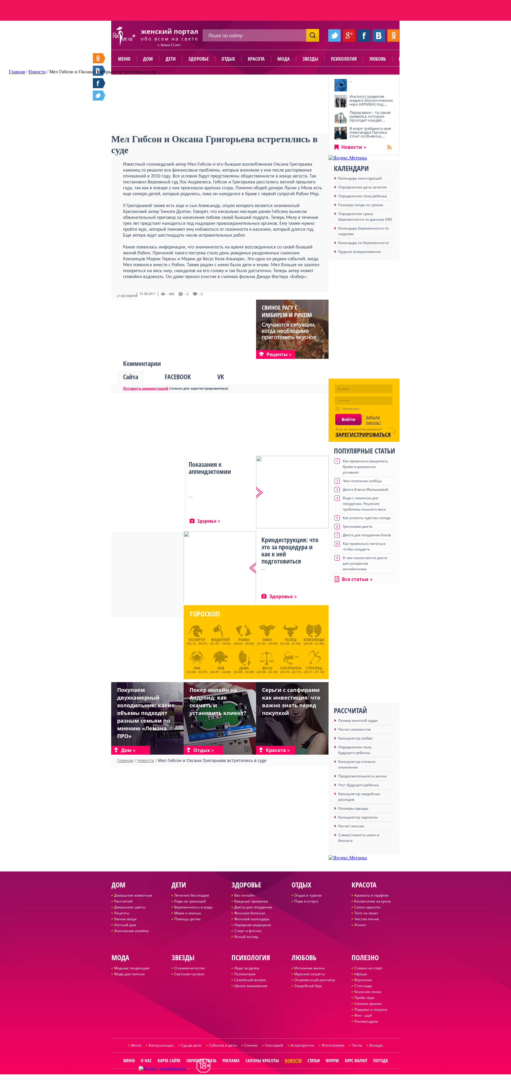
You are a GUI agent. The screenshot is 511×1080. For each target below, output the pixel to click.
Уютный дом (125, 924)
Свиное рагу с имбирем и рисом (287, 311)
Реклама (231, 1060)
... (351, 80)
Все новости (129, 296)
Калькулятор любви (355, 738)
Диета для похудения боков (367, 534)
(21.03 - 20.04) (267, 641)
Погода (380, 1060)
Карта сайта (169, 1060)
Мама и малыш (187, 913)
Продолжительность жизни (362, 776)
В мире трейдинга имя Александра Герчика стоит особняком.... (370, 132)
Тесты (357, 1045)
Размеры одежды (353, 808)
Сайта (130, 376)
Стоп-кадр (363, 985)
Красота (256, 59)
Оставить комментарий (145, 388)
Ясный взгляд (246, 936)
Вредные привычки (251, 901)
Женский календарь (251, 918)
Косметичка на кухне (372, 901)
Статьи (314, 1060)
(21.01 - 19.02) (220, 641)
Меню (124, 59)
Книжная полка (367, 991)
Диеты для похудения (253, 907)
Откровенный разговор (314, 979)
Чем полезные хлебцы (362, 480)
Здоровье (198, 59)
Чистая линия (366, 918)
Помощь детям (187, 918)
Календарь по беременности (363, 242)
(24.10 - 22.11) (290, 669)
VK (220, 376)
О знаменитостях (189, 968)
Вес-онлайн (244, 895)
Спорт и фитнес (248, 930)
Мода (283, 59)
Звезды (310, 59)
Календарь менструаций (360, 178)
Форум (332, 1060)
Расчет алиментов (354, 729)
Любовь (377, 59)
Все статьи (355, 579)
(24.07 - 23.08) (220, 669)
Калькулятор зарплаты (358, 817)
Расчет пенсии (351, 826)
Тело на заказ (366, 913)
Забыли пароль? (373, 419)
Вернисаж (363, 979)
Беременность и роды (193, 907)
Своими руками (368, 1003)
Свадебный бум (308, 985)
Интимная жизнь (309, 968)
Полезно (408, 59)
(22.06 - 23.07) (197, 669)
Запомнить (351, 408)
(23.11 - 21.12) (314, 669)
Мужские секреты (309, 973)
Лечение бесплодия (191, 895)
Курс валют (356, 1060)
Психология (344, 59)
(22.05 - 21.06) (313, 641)
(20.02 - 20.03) (244, 641)
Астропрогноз (302, 1045)
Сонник (251, 1045)
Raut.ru (236, 1077)
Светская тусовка (189, 973)
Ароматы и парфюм (371, 895)
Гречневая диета (357, 526)
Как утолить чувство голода (367, 517)
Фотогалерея (333, 1045)
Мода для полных (129, 973)
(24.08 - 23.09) (244, 669)
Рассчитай (123, 901)
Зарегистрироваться (363, 434)
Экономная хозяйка (131, 930)
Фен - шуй (363, 1015)
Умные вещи (125, 918)
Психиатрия (245, 973)
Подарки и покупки (370, 1009)
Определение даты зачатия (362, 187)
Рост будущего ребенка (358, 784)
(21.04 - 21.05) (290, 641)
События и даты (223, 1045)
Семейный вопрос (250, 979)
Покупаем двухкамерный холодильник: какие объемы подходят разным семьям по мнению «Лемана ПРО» (146, 713)
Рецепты (121, 913)
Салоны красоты (262, 1060)
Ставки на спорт (368, 968)
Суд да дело (191, 1045)
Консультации (161, 1045)
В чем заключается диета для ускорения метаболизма (365, 563)
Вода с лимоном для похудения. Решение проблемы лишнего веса (364, 503)
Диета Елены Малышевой (365, 489)
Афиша (360, 973)
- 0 (186, 294)
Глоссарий (274, 1045)
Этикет (360, 924)
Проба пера (364, 997)
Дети (171, 59)
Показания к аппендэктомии (210, 468)
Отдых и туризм (308, 895)
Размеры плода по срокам (360, 204)
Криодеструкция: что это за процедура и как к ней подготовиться (289, 550)
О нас (146, 1060)
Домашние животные (133, 895)
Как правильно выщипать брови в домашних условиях (365, 467)
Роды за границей (190, 901)
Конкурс (376, 1045)
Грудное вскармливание (359, 251)
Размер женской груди (358, 720)
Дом (148, 59)
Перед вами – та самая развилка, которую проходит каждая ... (370, 116)
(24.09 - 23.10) (267, 669)
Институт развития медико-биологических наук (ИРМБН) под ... (371, 100)
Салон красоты (367, 907)
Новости (351, 147)
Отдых (228, 59)
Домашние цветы (129, 907)
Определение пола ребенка (362, 195)
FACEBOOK (178, 376)
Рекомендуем (366, 1021)
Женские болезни (249, 913)
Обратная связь (201, 1060)
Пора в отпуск (306, 901)
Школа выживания (250, 985)
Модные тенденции (131, 968)
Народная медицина (252, 924)
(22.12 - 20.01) (197, 641)
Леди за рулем (246, 968)
